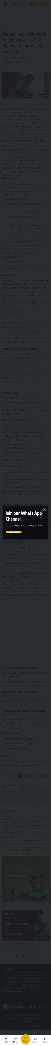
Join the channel (13, 532)
